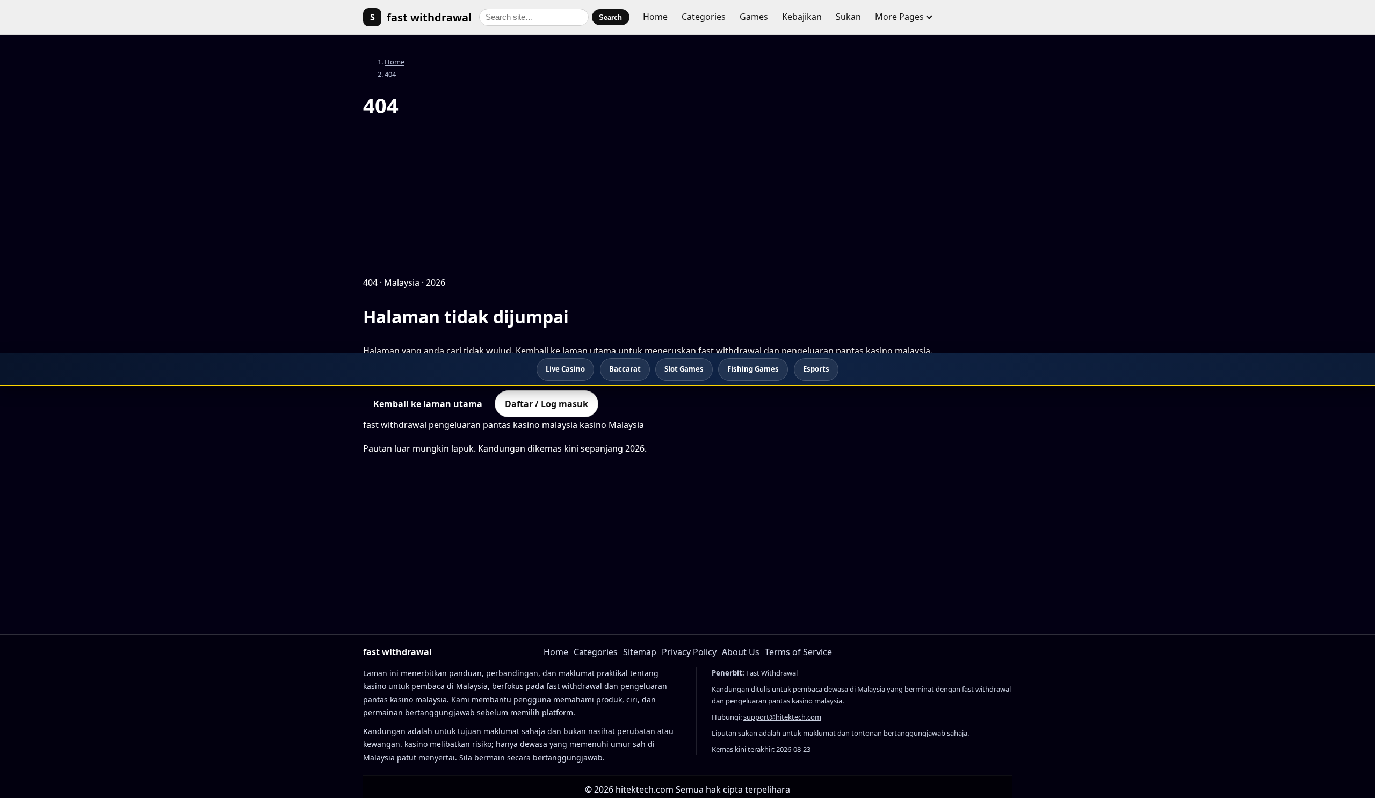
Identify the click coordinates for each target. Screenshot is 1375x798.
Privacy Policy (689, 652)
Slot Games (684, 369)
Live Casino (565, 369)
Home (655, 17)
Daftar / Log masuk (546, 404)
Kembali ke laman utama (427, 404)
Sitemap (639, 652)
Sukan (848, 17)
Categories (704, 17)
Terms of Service (798, 652)
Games (754, 17)
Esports (816, 369)
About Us (740, 652)
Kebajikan (802, 17)
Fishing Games (753, 369)
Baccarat (625, 369)
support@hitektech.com (782, 717)
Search (610, 17)
